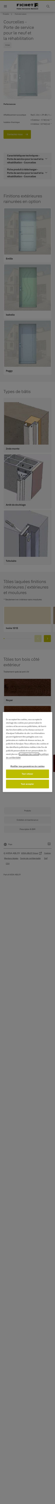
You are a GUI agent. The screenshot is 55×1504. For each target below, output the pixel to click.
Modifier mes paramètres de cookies (27, 766)
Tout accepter (27, 784)
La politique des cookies (29, 754)
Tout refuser (27, 774)
